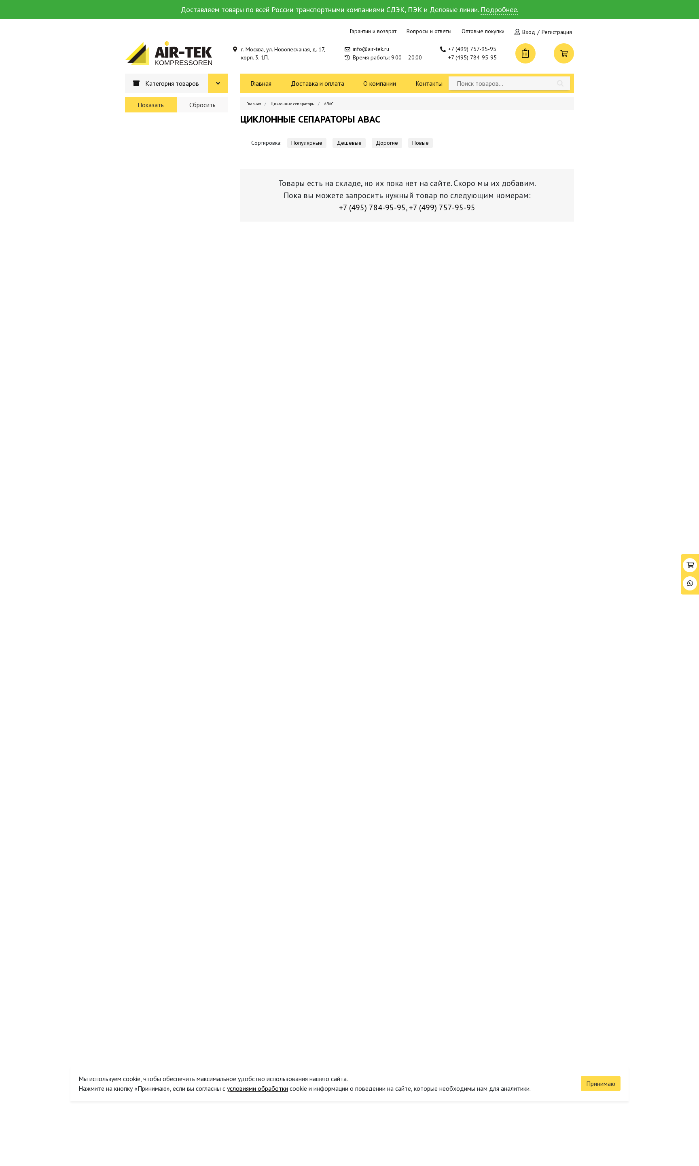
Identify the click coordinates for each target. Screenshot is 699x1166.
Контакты (429, 83)
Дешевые (349, 142)
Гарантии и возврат (373, 31)
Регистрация (557, 32)
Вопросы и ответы (429, 31)
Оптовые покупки (483, 31)
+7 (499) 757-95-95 (472, 49)
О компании (379, 83)
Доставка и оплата (317, 83)
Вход (528, 32)
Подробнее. (499, 9)
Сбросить (202, 105)
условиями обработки (257, 1088)
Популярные (306, 142)
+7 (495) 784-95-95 (472, 57)
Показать (151, 105)
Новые (420, 142)
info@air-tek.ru (371, 49)
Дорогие (387, 142)
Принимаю (600, 1083)
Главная (260, 83)
